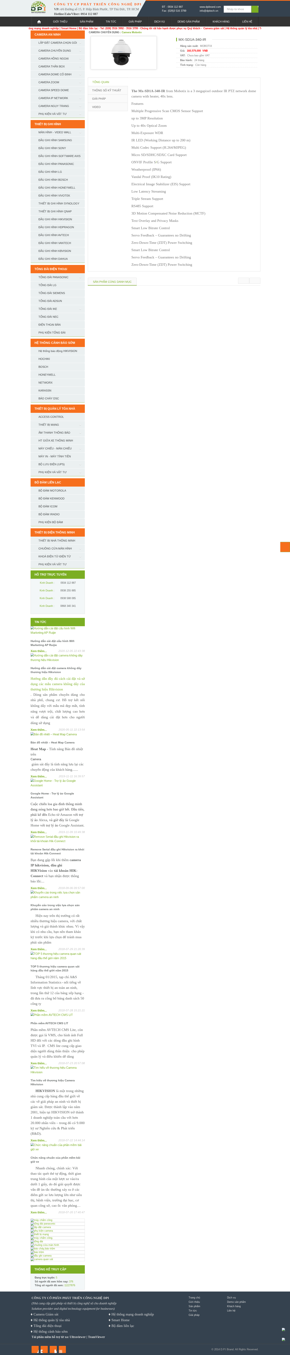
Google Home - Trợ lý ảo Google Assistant (52, 795)
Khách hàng (221, 21)
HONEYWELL (47, 374)
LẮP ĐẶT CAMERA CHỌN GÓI (57, 42)
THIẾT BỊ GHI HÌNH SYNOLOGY (58, 203)
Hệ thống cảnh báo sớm (51, 1331)
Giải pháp (135, 21)
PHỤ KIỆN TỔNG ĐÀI (51, 332)
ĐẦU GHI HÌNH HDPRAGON (56, 227)
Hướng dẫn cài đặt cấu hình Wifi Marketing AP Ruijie (52, 643)
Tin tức (111, 21)
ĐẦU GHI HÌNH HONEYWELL (56, 187)
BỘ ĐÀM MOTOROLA (52, 490)
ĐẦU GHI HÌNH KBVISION (54, 250)
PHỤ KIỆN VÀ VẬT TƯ (52, 113)
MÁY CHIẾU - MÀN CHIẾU (55, 448)
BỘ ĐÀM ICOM (47, 506)
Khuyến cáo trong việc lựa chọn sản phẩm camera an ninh (55, 907)
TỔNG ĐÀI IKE (47, 308)
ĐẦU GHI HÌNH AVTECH (53, 235)
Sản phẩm (86, 21)
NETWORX (45, 382)
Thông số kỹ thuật (106, 90)
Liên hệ (247, 21)
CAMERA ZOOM (48, 82)
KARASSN (44, 390)
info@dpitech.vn (209, 10)
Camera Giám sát (46, 1314)
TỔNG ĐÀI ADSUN (50, 301)
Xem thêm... (39, 651)
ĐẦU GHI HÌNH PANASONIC (56, 163)
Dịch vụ (159, 21)
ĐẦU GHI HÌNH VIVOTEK (54, 195)
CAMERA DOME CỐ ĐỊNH (54, 74)
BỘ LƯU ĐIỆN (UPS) (51, 464)
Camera (36, 759)
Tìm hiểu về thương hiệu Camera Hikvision (53, 1082)
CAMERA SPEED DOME (53, 90)
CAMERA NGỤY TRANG (53, 106)
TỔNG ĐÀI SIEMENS (51, 293)
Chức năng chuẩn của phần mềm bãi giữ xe (55, 1159)
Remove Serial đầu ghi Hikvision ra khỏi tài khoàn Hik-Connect (57, 851)
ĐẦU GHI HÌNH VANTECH (54, 243)
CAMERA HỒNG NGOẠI (53, 58)
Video (96, 107)
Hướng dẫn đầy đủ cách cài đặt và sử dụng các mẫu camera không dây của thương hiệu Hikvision (58, 684)
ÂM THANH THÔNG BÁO (54, 432)
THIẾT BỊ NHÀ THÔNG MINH (56, 540)
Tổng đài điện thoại (48, 1326)
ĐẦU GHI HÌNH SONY (52, 148)
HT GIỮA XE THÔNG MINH (55, 440)
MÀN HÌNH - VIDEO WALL (54, 132)
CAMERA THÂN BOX (51, 66)
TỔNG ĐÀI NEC (48, 316)
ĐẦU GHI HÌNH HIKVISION (55, 219)
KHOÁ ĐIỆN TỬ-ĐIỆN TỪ (54, 556)
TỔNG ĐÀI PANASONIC (53, 277)
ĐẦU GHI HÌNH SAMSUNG (55, 140)
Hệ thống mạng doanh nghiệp (132, 1314)
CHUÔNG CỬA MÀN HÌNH (55, 548)
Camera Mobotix (132, 32)
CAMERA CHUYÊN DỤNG (54, 50)
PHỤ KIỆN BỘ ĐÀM (50, 522)
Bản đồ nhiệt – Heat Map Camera (53, 742)
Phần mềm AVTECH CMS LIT (49, 1023)
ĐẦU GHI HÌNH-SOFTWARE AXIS (59, 156)
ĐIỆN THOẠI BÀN (49, 324)
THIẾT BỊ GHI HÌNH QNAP (55, 211)
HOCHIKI (44, 358)
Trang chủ (194, 1297)
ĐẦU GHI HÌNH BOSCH (53, 179)
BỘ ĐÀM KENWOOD (51, 498)
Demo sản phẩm (189, 21)
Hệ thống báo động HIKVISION (57, 351)
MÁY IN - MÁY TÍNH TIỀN (54, 456)
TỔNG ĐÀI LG (47, 285)
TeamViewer (96, 1337)
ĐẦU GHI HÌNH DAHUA (53, 258)
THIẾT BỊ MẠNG (48, 424)
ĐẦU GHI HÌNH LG (50, 171)
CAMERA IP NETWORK (53, 98)
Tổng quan (100, 82)
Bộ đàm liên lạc (122, 1326)
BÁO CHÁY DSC (48, 398)
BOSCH (43, 366)
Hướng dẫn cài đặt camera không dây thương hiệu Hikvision (56, 670)
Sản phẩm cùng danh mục (112, 281)
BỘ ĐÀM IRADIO (49, 514)
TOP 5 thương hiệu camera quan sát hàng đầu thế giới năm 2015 (55, 968)
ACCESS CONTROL (51, 416)
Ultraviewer (78, 1337)
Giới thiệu (60, 21)
